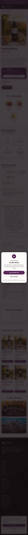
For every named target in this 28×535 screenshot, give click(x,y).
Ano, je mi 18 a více (14, 272)
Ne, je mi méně (14, 276)
